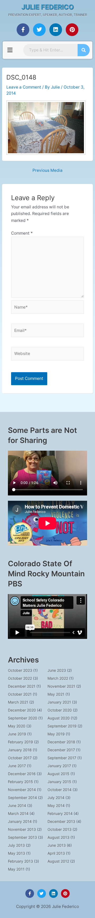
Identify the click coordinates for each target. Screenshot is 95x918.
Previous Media (47, 170)
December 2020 (22, 710)
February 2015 (20, 781)
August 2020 (59, 718)
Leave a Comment (23, 87)
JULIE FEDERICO (47, 7)
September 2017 (62, 758)
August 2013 (58, 837)
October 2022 (20, 678)
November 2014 (22, 789)
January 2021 (59, 702)
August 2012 (58, 861)
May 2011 (16, 869)
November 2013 (22, 829)
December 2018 (61, 742)
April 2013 (56, 853)
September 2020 (22, 718)
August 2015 (58, 773)
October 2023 (20, 670)
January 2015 (59, 781)
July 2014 (56, 797)
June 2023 (57, 670)
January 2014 (20, 821)
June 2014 (17, 805)
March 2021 (18, 702)
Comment (22, 233)
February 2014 (60, 813)
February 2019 (20, 742)
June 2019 (17, 734)
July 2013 (16, 845)
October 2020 (60, 710)
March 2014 (18, 813)
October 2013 (60, 829)
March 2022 (58, 678)
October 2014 (60, 789)
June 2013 (57, 845)
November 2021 (61, 686)
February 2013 (20, 861)
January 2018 (20, 750)
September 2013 (22, 837)
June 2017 (17, 765)
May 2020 (16, 726)
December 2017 (61, 750)
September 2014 (22, 797)
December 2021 (21, 686)
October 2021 (20, 694)
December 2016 (22, 773)
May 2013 (16, 853)
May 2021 (56, 694)
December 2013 (61, 821)
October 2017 (20, 758)
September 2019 (62, 726)
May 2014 (56, 805)
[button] (9, 50)
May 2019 (56, 734)
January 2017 (59, 765)
